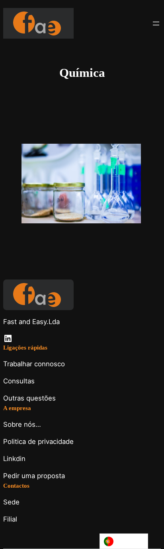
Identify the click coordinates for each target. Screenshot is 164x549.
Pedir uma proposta (34, 476)
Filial (10, 519)
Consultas (19, 381)
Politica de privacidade (38, 441)
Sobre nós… (22, 424)
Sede (11, 502)
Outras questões (29, 398)
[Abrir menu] (156, 23)
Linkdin (14, 459)
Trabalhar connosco (34, 364)
